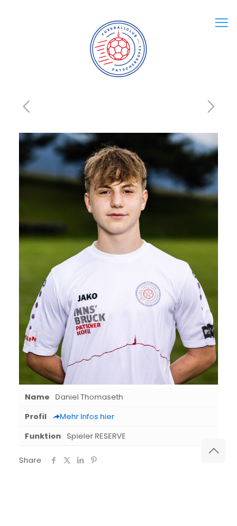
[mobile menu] (221, 23)
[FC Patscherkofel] (118, 49)
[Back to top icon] (213, 451)
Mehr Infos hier (87, 416)
